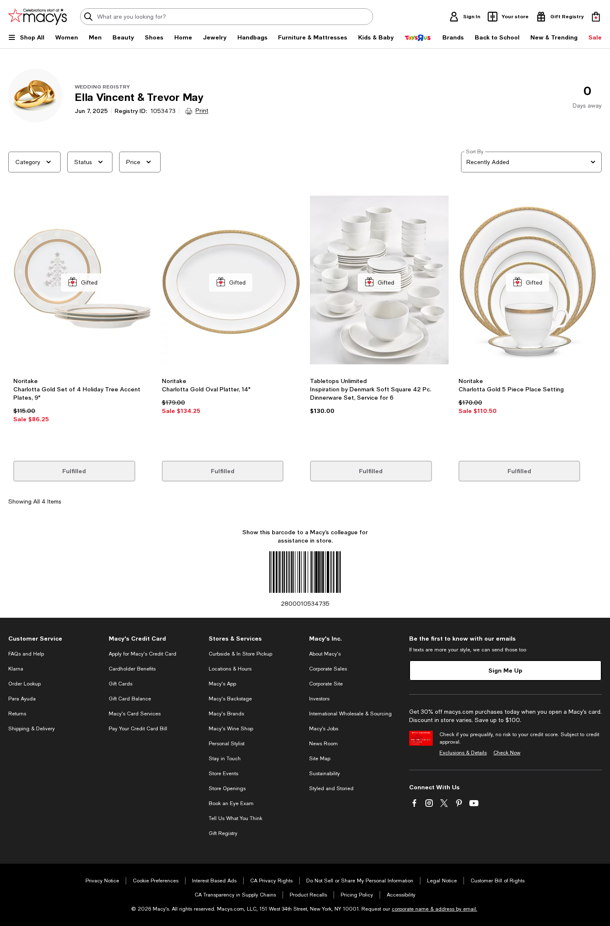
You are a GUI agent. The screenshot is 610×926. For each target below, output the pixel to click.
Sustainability (324, 773)
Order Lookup (24, 684)
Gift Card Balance (130, 699)
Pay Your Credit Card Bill (138, 729)
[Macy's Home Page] (37, 16)
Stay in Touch (225, 758)
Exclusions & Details (463, 753)
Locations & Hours (230, 669)
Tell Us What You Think (235, 818)
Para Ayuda (22, 699)
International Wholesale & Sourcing (350, 714)
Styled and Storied (331, 788)
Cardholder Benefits (132, 669)
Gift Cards (120, 684)
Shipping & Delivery (31, 729)
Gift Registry (223, 833)
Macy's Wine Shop (231, 729)
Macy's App (222, 684)
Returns (17, 714)
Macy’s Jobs (323, 729)
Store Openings (227, 788)
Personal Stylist (226, 744)
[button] (82, 317)
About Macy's (325, 654)
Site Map (319, 758)
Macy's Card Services (135, 714)
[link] (82, 408)
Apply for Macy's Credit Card (142, 654)
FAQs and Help (26, 654)
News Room (323, 744)
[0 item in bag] (596, 16)
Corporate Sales (328, 669)
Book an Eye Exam (231, 803)
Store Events (223, 773)
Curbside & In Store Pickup (240, 654)
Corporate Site (326, 684)
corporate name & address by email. (434, 909)
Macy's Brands (226, 714)
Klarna (15, 669)
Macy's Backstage (230, 699)
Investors (319, 699)
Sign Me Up (505, 670)
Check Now (506, 753)
